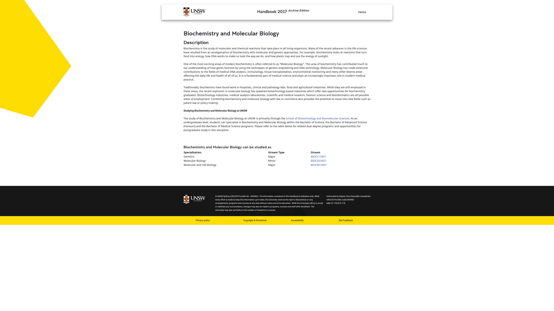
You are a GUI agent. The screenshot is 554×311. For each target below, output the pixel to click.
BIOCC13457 (318, 156)
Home (362, 12)
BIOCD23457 (318, 160)
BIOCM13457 (318, 165)
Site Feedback (346, 220)
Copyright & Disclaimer (255, 220)
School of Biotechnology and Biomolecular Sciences (317, 118)
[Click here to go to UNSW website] (194, 199)
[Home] (194, 11)
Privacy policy (203, 220)
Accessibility (297, 220)
